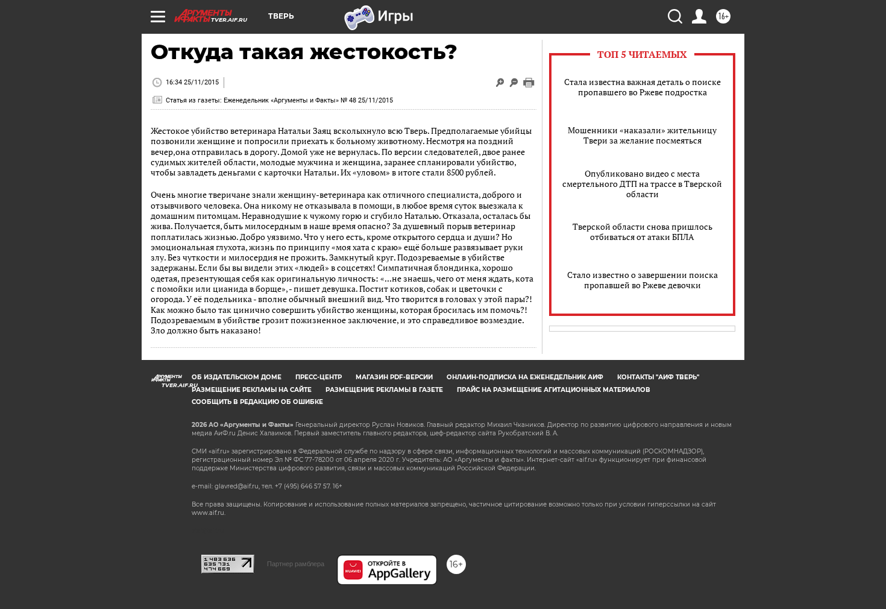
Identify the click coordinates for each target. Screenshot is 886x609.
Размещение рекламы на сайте (252, 390)
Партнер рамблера (295, 563)
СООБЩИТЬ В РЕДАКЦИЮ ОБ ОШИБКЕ (257, 402)
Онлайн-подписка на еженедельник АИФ (525, 377)
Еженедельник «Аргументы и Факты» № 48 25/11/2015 (308, 100)
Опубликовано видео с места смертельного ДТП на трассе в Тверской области (642, 183)
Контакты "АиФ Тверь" (658, 377)
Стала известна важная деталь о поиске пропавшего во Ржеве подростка (642, 87)
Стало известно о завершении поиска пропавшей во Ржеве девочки (642, 280)
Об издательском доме (236, 377)
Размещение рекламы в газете (384, 390)
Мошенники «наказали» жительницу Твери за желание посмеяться (642, 135)
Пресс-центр (318, 377)
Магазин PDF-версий (394, 377)
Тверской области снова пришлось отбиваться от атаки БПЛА (642, 231)
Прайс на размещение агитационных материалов (553, 390)
